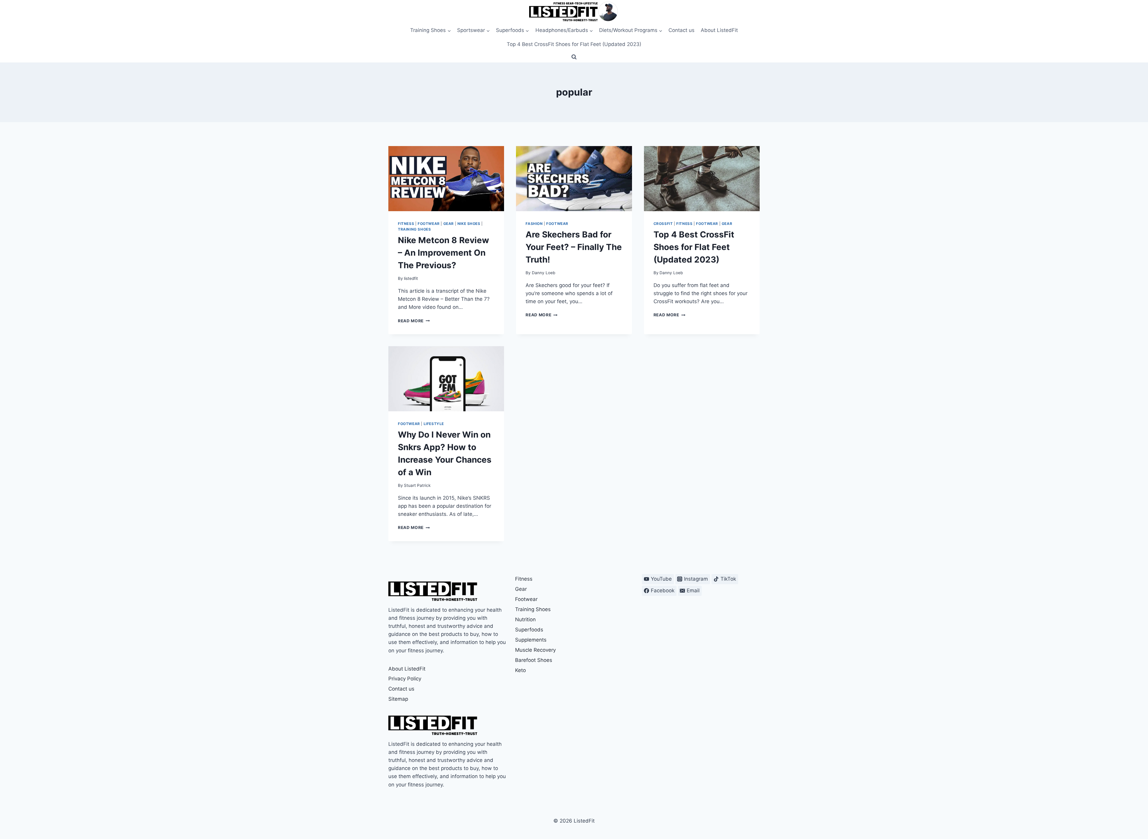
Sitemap (398, 699)
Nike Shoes (468, 223)
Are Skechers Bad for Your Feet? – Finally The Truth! (574, 247)
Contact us (681, 30)
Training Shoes (414, 229)
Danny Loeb (543, 272)
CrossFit (663, 223)
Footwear (429, 223)
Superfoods (529, 630)
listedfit (411, 278)
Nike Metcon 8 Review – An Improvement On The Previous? (443, 252)
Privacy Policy (404, 679)
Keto (520, 670)
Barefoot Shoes (533, 660)
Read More (414, 320)
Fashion (534, 223)
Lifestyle (434, 423)
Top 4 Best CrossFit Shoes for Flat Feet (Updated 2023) (574, 44)
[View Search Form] (574, 57)
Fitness (406, 223)
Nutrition (525, 619)
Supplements (530, 640)
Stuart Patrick (417, 485)
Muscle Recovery (535, 650)
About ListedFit (719, 30)
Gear (448, 223)
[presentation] (446, 178)
